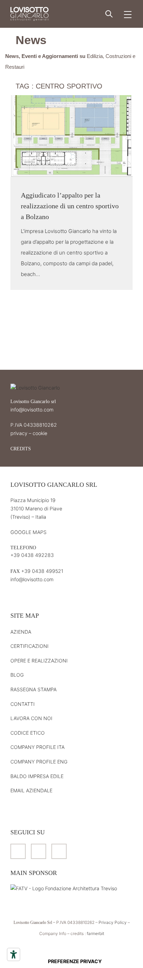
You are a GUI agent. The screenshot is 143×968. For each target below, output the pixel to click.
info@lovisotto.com (31, 409)
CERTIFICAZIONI (29, 646)
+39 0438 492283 (32, 555)
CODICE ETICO (27, 733)
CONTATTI (22, 704)
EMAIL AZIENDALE (31, 790)
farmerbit (95, 933)
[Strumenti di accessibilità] (13, 954)
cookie (40, 433)
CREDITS (20, 448)
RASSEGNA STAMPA (33, 689)
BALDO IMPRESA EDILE (37, 776)
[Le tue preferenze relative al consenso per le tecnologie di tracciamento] (74, 961)
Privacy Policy (113, 922)
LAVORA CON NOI (31, 718)
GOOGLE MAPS (28, 532)
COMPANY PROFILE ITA (37, 747)
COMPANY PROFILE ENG (38, 762)
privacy (18, 433)
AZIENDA (20, 632)
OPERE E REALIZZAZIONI (39, 661)
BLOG (17, 675)
